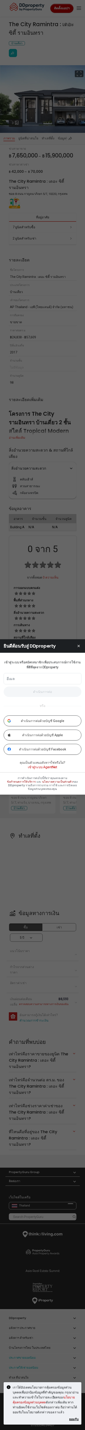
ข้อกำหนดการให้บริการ (21, 782)
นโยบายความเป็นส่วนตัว (57, 782)
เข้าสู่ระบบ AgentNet (42, 767)
